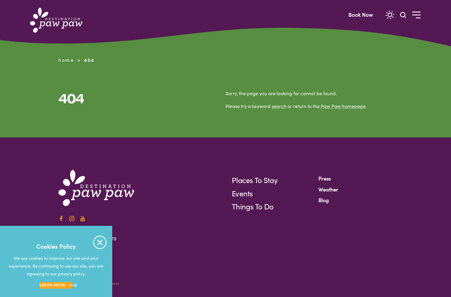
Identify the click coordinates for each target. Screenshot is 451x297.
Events (242, 193)
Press (324, 178)
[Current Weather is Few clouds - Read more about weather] (389, 14)
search (279, 106)
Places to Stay (254, 180)
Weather (328, 189)
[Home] (58, 20)
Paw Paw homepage (343, 106)
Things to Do (253, 206)
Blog (323, 200)
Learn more (53, 284)
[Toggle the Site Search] (403, 14)
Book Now (360, 14)
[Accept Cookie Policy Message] (99, 242)
